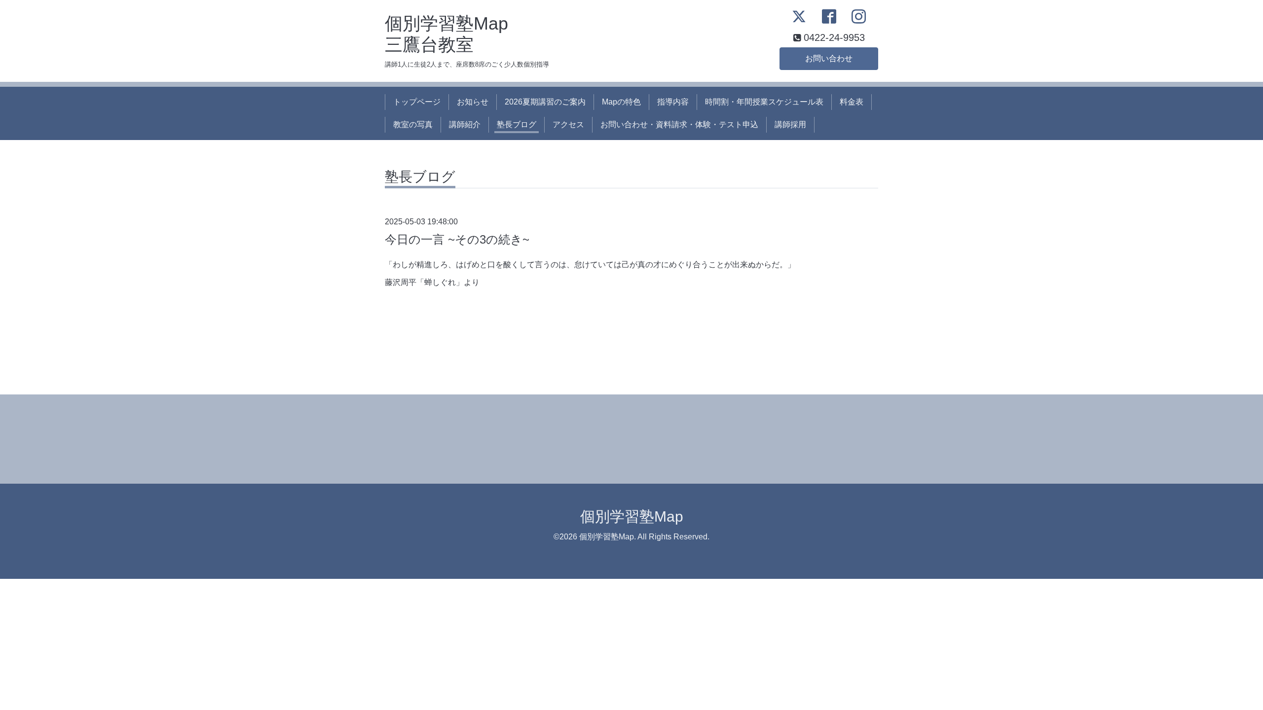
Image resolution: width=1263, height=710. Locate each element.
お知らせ (472, 102)
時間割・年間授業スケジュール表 (764, 102)
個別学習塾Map (631, 516)
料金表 (851, 102)
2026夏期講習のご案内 (545, 102)
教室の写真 (413, 124)
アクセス (568, 124)
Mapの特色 (621, 102)
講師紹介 (465, 124)
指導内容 (673, 102)
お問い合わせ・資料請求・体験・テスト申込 (679, 124)
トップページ (417, 102)
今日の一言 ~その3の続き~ (457, 239)
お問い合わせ (829, 58)
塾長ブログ (516, 124)
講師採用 (790, 124)
